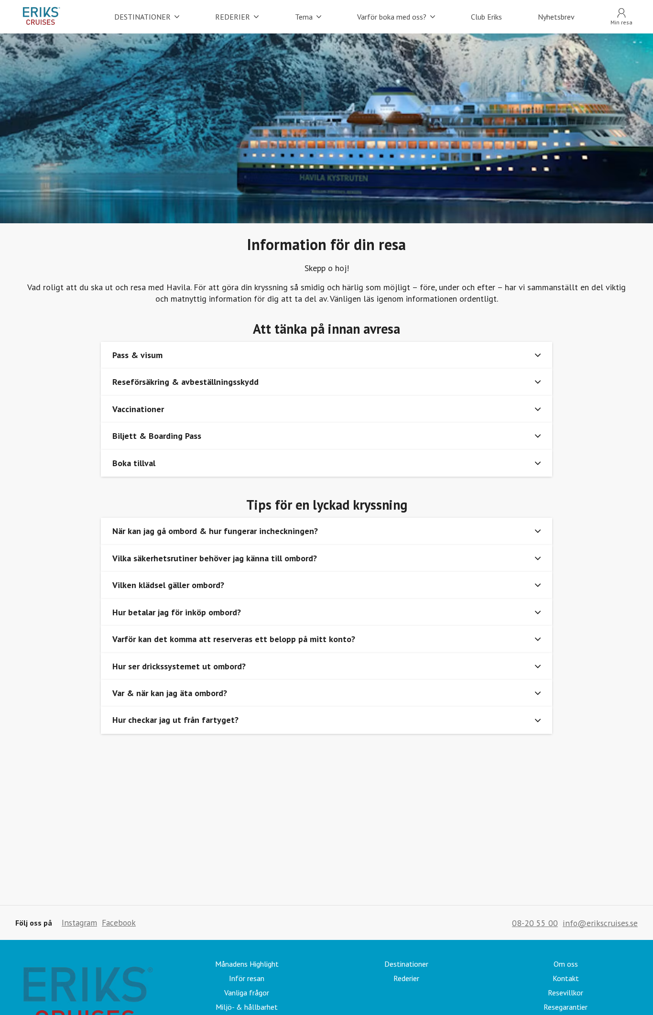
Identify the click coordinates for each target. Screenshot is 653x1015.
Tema (304, 17)
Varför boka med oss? (391, 17)
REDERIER (232, 17)
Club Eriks (486, 17)
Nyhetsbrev (556, 17)
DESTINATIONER (142, 17)
